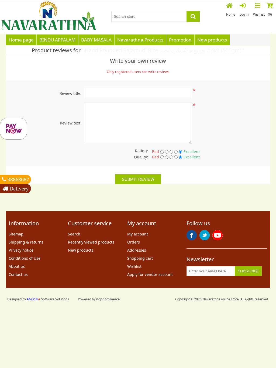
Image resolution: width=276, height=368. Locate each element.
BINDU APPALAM (57, 40)
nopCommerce (108, 299)
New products (212, 40)
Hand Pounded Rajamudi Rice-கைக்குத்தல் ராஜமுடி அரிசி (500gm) (163, 50)
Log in (244, 14)
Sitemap (16, 234)
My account (137, 234)
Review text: (70, 123)
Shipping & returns (26, 242)
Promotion (180, 40)
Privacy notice (21, 250)
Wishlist (134, 266)
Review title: (70, 93)
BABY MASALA (96, 40)
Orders (133, 242)
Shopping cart (140, 258)
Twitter (204, 235)
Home (230, 14)
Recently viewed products (91, 242)
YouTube (217, 235)
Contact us (18, 274)
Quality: (141, 156)
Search (74, 234)
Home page (21, 40)
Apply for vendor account (150, 274)
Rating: (141, 150)
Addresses (136, 250)
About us (17, 266)
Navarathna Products (140, 40)
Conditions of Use (24, 258)
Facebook (192, 235)
